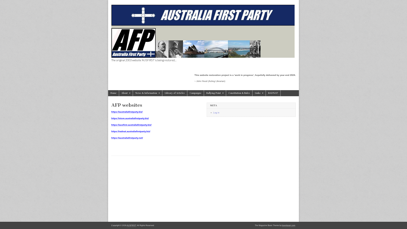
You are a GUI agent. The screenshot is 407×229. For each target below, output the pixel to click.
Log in (216, 112)
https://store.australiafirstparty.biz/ (130, 118)
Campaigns (195, 93)
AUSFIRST (131, 225)
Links (258, 93)
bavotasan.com (288, 225)
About (124, 93)
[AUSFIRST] (203, 29)
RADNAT (273, 93)
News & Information (146, 93)
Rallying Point (213, 93)
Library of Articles (175, 93)
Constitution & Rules (239, 93)
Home (113, 93)
